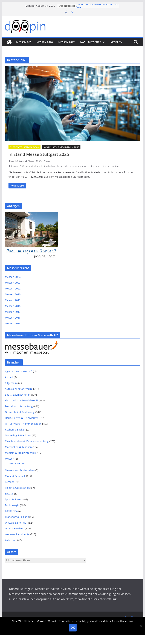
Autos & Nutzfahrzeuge (19, 388)
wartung (116, 165)
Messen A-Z (23, 42)
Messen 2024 (13, 277)
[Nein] (140, 626)
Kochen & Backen (15, 429)
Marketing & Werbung (18, 435)
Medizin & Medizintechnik (20, 452)
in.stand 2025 (18, 165)
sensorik (76, 165)
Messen (9, 458)
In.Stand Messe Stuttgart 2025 (38, 154)
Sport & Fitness (14, 499)
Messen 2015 (13, 323)
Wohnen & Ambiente (17, 534)
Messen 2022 (13, 288)
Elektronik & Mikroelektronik (21, 400)
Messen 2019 (13, 300)
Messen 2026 (44, 42)
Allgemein (11, 383)
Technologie (12, 505)
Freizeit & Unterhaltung (19, 406)
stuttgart (106, 165)
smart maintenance (91, 165)
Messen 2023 (13, 282)
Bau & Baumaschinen (17, 394)
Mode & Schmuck (15, 476)
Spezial (9, 493)
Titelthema (11, 511)
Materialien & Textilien (18, 447)
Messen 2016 (13, 317)
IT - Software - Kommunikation (24, 147)
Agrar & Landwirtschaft (18, 371)
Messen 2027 (66, 42)
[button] (103, 42)
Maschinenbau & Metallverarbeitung (61, 147)
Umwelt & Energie (15, 522)
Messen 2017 (13, 311)
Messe (31, 160)
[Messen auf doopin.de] (9, 42)
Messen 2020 (13, 294)
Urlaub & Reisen (14, 528)
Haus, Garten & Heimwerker (21, 418)
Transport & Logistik (17, 516)
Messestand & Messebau (20, 470)
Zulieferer (11, 540)
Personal (10, 482)
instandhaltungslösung (52, 165)
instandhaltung (33, 165)
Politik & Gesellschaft (17, 487)
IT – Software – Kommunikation (23, 423)
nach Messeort (90, 42)
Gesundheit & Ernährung (20, 412)
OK (73, 628)
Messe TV (116, 42)
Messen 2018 (13, 306)
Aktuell (9, 377)
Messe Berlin (16, 463)
